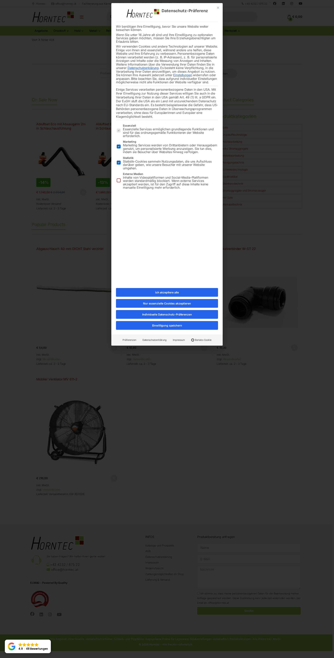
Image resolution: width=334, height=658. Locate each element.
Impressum (179, 339)
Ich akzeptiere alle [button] (167, 292)
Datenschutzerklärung (143, 68)
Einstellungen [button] (182, 75)
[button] (28, 646)
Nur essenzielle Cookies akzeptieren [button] (167, 303)
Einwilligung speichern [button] (167, 325)
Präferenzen (129, 339)
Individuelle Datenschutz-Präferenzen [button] (167, 314)
